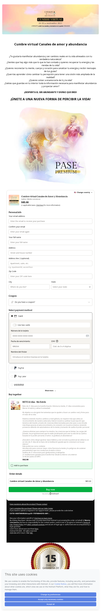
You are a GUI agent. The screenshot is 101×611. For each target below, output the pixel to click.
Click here (39, 205)
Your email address (17, 216)
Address (12, 248)
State (53, 282)
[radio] (12, 316)
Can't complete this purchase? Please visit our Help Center (31, 508)
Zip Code (12, 271)
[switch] (15, 325)
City (10, 282)
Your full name (15, 237)
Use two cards (24, 325)
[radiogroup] (50, 350)
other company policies (36, 524)
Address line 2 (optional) (19, 258)
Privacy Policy (18, 524)
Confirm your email (17, 226)
